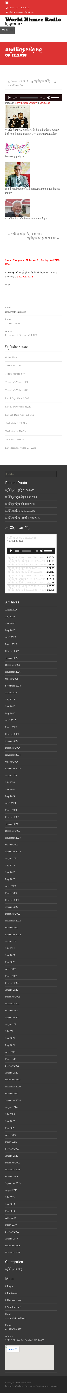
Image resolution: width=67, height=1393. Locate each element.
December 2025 (12, 665)
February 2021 (12, 1066)
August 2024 (11, 776)
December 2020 (12, 1080)
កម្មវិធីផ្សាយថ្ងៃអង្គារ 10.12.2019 (43, 238)
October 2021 (11, 1011)
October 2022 (11, 928)
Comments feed (14, 1300)
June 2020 (10, 1121)
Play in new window (26, 103)
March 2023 (11, 893)
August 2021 (11, 1024)
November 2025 (13, 672)
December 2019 (12, 1163)
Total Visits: (11, 423)
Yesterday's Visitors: (14, 390)
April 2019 (10, 1218)
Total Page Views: (13, 439)
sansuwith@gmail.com (15, 312)
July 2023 (10, 865)
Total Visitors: (12, 431)
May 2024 (10, 796)
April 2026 (10, 637)
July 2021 (10, 1031)
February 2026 (12, 651)
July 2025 (10, 699)
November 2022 (13, 921)
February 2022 (12, 983)
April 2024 (10, 803)
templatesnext (52, 1386)
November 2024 (12, 755)
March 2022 (11, 976)
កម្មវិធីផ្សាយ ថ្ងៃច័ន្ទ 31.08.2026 (19, 490)
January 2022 (11, 990)
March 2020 (11, 1142)
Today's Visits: (12, 366)
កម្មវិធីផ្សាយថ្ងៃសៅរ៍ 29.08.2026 (19, 504)
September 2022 (13, 935)
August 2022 (11, 941)
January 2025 (11, 741)
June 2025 (10, 706)
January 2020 (11, 1156)
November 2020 (13, 1087)
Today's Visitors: (13, 374)
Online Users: (11, 357)
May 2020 (10, 1128)
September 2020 (13, 1100)
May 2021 (10, 1045)
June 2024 (10, 789)
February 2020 (12, 1149)
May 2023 (10, 879)
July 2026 (10, 617)
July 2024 (10, 782)
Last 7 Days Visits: (14, 398)
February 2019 (12, 1232)
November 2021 (12, 1004)
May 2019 (10, 1211)
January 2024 (11, 824)
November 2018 (12, 1252)
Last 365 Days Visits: (15, 415)
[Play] (9, 97)
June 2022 (10, 955)
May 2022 (10, 962)
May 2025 (10, 713)
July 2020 (10, 1114)
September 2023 (13, 852)
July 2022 (10, 948)
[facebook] (6, 4)
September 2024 (13, 769)
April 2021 (10, 1052)
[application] (33, 97)
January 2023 (11, 907)
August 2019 (11, 1190)
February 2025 (12, 734)
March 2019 (11, 1225)
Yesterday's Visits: (13, 382)
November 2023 (13, 838)
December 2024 (12, 748)
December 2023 (12, 831)
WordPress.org (14, 1307)
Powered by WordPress (14, 1386)
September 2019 (12, 1183)
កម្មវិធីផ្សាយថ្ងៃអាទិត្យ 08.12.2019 (25, 234)
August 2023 (11, 858)
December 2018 (12, 1246)
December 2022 (12, 914)
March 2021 (11, 1059)
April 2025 (10, 720)
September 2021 (13, 1018)
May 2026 (10, 630)
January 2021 (11, 1073)
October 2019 (11, 1176)
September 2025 (13, 686)
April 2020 (10, 1135)
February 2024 (12, 817)
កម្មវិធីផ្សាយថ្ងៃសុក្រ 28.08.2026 (20, 511)
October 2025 (11, 679)
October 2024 (11, 762)
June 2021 (10, 1038)
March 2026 (11, 644)
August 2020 (11, 1107)
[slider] (55, 97)
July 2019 (9, 1197)
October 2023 (11, 845)
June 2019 (10, 1204)
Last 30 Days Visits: (15, 407)
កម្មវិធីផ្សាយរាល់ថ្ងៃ (42, 81)
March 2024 (11, 810)
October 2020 (11, 1094)
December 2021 (12, 997)
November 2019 (12, 1170)
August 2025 (11, 693)
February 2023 (12, 900)
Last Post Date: (12, 448)
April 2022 (10, 969)
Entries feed (12, 1293)
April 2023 (10, 886)
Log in (10, 1286)
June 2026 (10, 623)
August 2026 (11, 610)
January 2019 (11, 1239)
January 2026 (11, 658)
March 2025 (11, 727)
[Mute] (48, 97)
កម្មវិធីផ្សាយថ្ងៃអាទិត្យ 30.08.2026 (21, 497)
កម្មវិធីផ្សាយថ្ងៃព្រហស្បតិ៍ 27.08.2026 (22, 518)
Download (45, 103)
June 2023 (10, 872)
